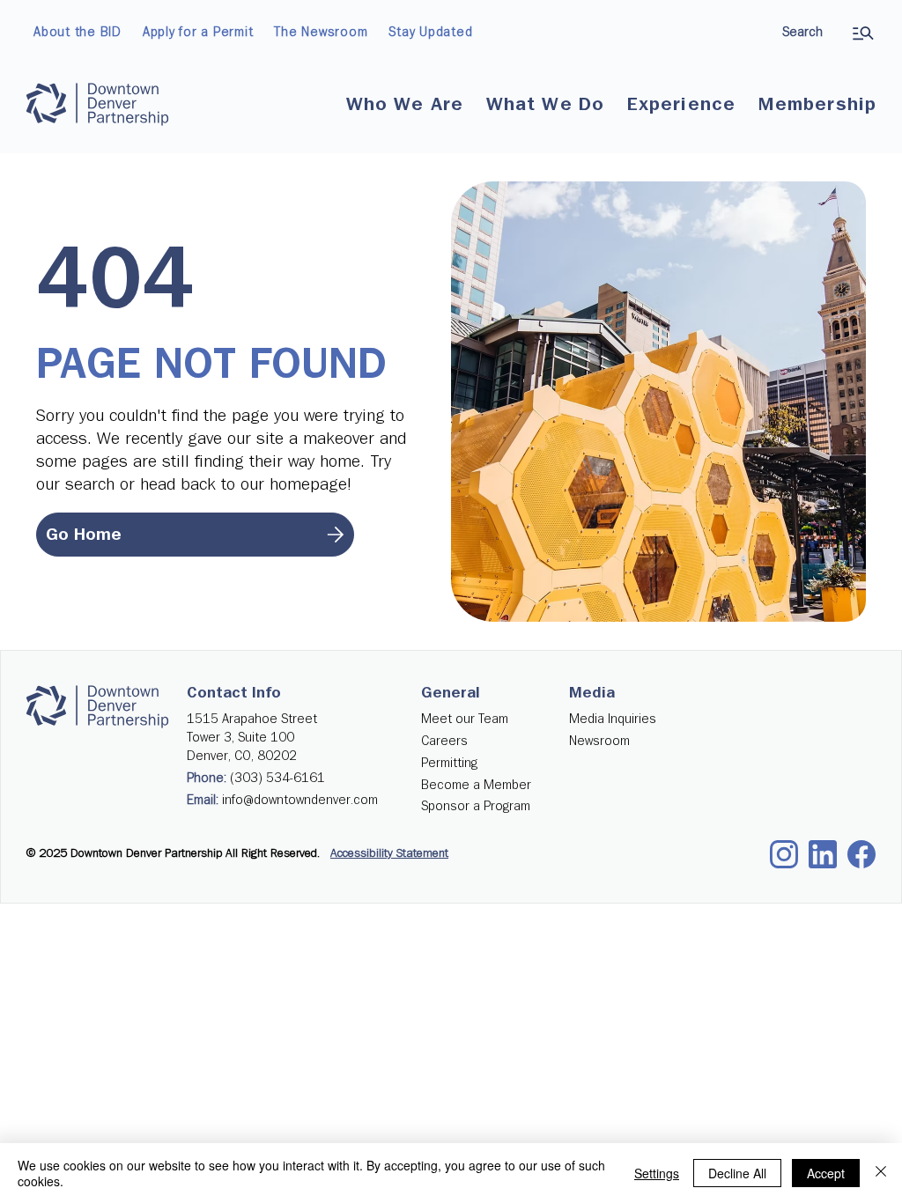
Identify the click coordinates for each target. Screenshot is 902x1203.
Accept (826, 1173)
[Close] (880, 1173)
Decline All (737, 1173)
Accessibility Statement (389, 853)
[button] (404, 104)
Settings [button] (656, 1173)
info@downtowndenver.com (300, 800)
